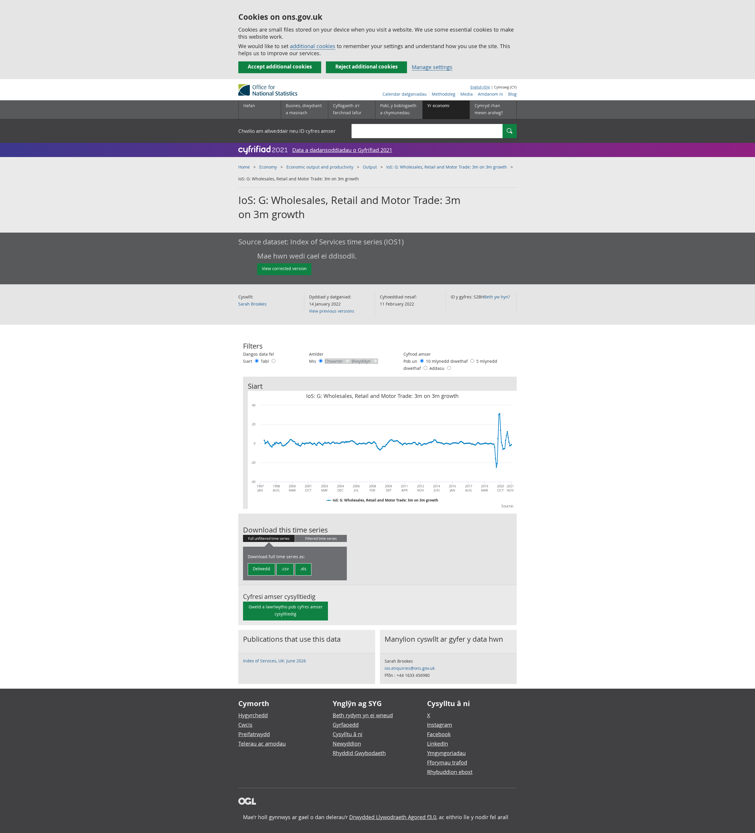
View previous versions (331, 311)
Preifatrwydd (254, 734)
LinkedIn (437, 743)
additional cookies (312, 46)
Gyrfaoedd (346, 724)
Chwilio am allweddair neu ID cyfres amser (287, 131)
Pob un (410, 361)
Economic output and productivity (319, 167)
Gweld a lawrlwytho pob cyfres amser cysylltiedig (286, 610)
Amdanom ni (490, 94)
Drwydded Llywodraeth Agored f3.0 (392, 817)
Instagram (439, 724)
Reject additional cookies (366, 66)
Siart (248, 361)
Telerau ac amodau (262, 743)
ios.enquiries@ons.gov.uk (410, 668)
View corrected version (284, 268)
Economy (268, 167)
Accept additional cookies (280, 66)
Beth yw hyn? (497, 297)
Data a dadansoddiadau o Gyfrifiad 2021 (342, 149)
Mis (313, 361)
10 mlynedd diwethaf (447, 361)
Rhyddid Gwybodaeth (359, 753)
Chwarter (334, 361)
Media (466, 94)
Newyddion (347, 743)
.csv (285, 568)
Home (244, 167)
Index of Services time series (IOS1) (347, 241)
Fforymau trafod (447, 762)
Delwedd (261, 568)
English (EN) (480, 87)
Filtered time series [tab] (321, 538)
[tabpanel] (295, 563)
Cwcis (245, 724)
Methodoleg (443, 94)
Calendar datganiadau (405, 94)
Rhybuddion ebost (449, 771)
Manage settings (432, 67)
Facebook (439, 734)
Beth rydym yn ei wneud (363, 715)
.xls (303, 568)
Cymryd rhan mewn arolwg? (489, 109)
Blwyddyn (362, 361)
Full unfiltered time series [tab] (269, 538)
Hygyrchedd (253, 715)
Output (370, 167)
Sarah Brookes (252, 304)
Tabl (265, 361)
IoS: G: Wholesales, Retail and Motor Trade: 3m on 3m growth (446, 167)
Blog (512, 94)
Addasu (437, 368)
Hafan (249, 105)
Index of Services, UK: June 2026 (274, 661)
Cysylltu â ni (347, 734)
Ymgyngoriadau (446, 753)
